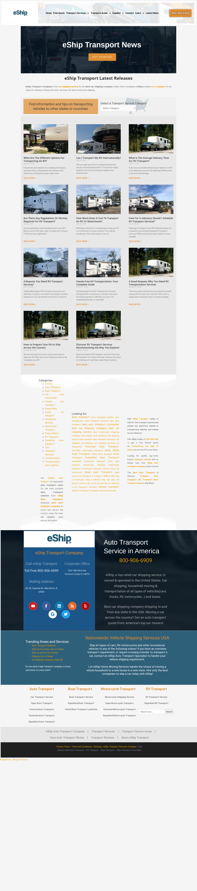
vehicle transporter (107, 490)
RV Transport (51, 436)
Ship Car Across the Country (45, 652)
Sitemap (98, 746)
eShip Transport (140, 419)
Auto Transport (52, 387)
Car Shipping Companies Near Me (47, 660)
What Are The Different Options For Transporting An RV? (44, 159)
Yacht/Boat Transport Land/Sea (81, 709)
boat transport (85, 439)
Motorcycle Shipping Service (119, 697)
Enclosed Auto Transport (102, 446)
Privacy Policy (63, 746)
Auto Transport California (43, 645)
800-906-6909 (48, 570)
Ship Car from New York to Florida (48, 649)
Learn (138, 13)
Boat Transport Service (81, 697)
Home (49, 13)
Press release (51, 433)
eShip (108, 450)
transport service (143, 459)
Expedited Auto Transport (102, 457)
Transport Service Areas (137, 731)
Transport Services (76, 13)
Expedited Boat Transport (81, 703)
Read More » (30, 178)
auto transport (81, 417)
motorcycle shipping (94, 465)
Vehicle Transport (108, 486)
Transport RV (134, 480)
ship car (105, 479)
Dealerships (51, 408)
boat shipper (86, 436)
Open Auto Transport (98, 472)
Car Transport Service (41, 697)
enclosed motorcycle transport (87, 450)
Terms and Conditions (82, 746)
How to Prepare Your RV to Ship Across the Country (42, 346)
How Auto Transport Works (67, 737)
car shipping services (104, 443)
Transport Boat (150, 480)
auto (158, 86)
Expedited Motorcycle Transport (119, 715)
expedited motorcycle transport (88, 461)
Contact (129, 13)
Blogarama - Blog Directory (14, 759)
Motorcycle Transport (118, 689)
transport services (87, 487)
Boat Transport (52, 390)
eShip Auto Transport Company (65, 731)
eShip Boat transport (102, 454)
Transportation (52, 458)
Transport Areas (99, 13)
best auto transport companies (100, 424)
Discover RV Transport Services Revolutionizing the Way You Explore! (97, 346)
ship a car (109, 475)
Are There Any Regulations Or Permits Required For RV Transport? (45, 220)
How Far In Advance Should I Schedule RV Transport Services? (151, 220)
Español (116, 13)
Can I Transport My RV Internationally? (98, 157)
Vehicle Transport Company (85, 490)
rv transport (97, 476)
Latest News (152, 13)
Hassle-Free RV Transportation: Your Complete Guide (97, 283)
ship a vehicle (93, 479)
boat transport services (104, 439)
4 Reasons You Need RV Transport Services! (43, 283)
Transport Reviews (102, 737)
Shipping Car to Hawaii (42, 656)
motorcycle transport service (95, 468)
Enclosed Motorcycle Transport (119, 709)
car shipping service (68, 86)
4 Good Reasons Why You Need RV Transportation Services (149, 283)
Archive (49, 383)
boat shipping (99, 436)
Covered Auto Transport (41, 709)
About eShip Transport (135, 737)
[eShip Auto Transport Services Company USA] (20, 13)
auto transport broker (102, 417)
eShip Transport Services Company (119, 746)
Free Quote (59, 13)
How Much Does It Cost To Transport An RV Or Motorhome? (97, 220)
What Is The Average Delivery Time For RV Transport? (149, 159)
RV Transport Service (156, 697)
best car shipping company (89, 428)
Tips (47, 447)
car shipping (87, 443)
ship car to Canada (95, 483)
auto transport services (96, 421)
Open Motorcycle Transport (119, 703)
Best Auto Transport (144, 472)
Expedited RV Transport (156, 703)
